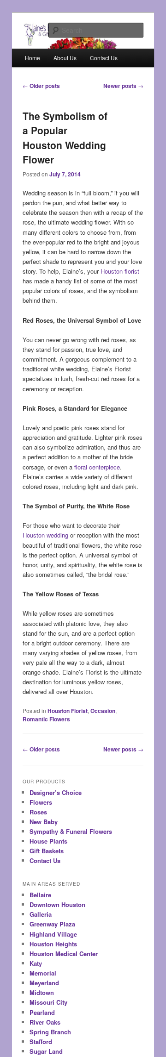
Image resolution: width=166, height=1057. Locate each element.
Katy (36, 963)
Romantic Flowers (46, 719)
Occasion (102, 711)
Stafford (41, 1041)
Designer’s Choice (56, 792)
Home (32, 58)
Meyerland (44, 982)
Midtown (42, 992)
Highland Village (53, 934)
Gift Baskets (47, 850)
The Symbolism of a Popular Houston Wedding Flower (65, 138)
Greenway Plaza (52, 923)
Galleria (41, 914)
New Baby (44, 821)
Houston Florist (67, 711)
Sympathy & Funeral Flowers (71, 831)
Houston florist (120, 271)
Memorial (43, 973)
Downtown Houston (57, 904)
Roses (38, 811)
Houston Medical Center (64, 953)
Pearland (42, 1012)
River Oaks (45, 1022)
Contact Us (104, 58)
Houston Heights (53, 943)
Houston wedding (45, 535)
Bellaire (40, 894)
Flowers (41, 802)
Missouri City (48, 1002)
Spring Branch (50, 1031)
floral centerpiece (97, 467)
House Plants (48, 841)
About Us (65, 58)
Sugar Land (46, 1051)
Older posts (41, 85)
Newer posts (123, 85)
